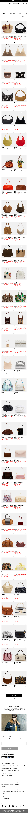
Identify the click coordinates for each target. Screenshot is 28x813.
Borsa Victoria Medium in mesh (7, 663)
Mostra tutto (3, 13)
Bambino (15, 10)
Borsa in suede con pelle (6, 550)
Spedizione (3, 788)
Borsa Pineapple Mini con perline (20, 170)
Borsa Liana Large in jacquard (20, 305)
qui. (24, 811)
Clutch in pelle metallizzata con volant (9, 640)
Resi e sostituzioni (4, 789)
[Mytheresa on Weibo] (20, 806)
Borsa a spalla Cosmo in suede (7, 437)
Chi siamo (16, 781)
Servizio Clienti (4, 781)
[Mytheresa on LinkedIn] (2, 806)
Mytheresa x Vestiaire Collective (7, 791)
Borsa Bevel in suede (18, 59)
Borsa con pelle (17, 663)
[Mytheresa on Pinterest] (9, 806)
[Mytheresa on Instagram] (13, 806)
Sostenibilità (16, 784)
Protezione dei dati (5, 798)
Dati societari (4, 800)
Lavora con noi (17, 788)
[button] (13, 20)
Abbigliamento (12, 13)
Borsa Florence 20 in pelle (6, 260)
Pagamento (3, 786)
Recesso (3, 793)
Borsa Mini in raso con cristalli (7, 505)
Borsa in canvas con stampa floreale (8, 305)
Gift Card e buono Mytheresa (7, 784)
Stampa (15, 786)
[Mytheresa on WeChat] (24, 806)
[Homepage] (14, 3)
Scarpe (20, 13)
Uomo (11, 10)
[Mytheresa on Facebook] (6, 806)
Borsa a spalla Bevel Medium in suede (8, 59)
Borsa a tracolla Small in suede (7, 460)
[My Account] (24, 3)
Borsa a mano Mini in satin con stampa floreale (10, 393)
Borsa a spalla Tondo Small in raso (8, 81)
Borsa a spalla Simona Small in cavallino (9, 192)
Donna (7, 10)
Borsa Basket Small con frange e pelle (8, 36)
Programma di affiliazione (19, 791)
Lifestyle (20, 10)
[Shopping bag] (26, 3)
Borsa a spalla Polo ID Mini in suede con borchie (10, 686)
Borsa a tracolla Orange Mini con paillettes (9, 170)
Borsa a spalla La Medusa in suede (21, 437)
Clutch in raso (17, 460)
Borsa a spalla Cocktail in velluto (20, 528)
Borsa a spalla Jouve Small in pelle (21, 237)
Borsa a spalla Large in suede (7, 482)
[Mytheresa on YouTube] (16, 806)
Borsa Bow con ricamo (18, 393)
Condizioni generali (5, 796)
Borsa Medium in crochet (6, 282)
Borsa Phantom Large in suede (7, 215)
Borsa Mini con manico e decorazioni (8, 415)
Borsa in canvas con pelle (19, 260)
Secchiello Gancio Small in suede (7, 528)
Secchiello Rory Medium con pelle (8, 237)
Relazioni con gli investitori (19, 789)
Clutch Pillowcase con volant (19, 415)
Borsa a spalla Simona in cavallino (21, 192)
